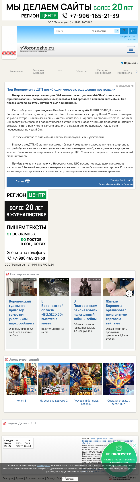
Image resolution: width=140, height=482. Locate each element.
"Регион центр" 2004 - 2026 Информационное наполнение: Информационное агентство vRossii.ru (108, 440)
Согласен (70, 478)
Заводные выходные (38, 71)
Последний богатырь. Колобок (86, 396)
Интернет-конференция (103, 71)
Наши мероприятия (125, 71)
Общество (81, 71)
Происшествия (124, 85)
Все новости (17, 71)
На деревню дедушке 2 (54, 394)
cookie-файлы (43, 465)
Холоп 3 (27, 394)
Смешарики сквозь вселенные (120, 396)
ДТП (60, 71)
